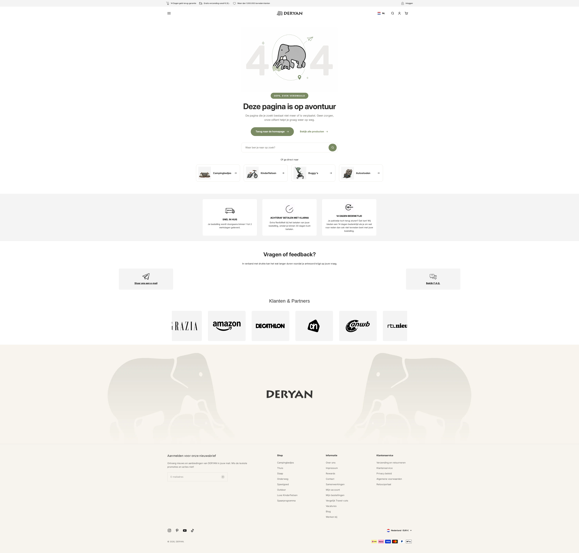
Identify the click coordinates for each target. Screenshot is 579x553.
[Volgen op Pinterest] (177, 530)
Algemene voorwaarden (389, 478)
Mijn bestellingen (335, 495)
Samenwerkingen (335, 484)
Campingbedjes (285, 462)
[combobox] (381, 13)
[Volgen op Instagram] (169, 530)
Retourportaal (384, 484)
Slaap (280, 473)
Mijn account (333, 489)
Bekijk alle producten (312, 131)
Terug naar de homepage (270, 131)
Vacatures (331, 506)
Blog (328, 511)
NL (383, 13)
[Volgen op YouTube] (185, 530)
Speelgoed (283, 484)
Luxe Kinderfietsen (287, 495)
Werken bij (331, 516)
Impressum (332, 468)
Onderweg (282, 478)
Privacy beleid (384, 473)
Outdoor (281, 489)
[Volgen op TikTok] (192, 530)
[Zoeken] (333, 148)
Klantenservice (385, 468)
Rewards (330, 473)
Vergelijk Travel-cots (337, 500)
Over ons (330, 462)
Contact (330, 478)
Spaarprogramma (286, 500)
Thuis (280, 468)
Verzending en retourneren (391, 462)
